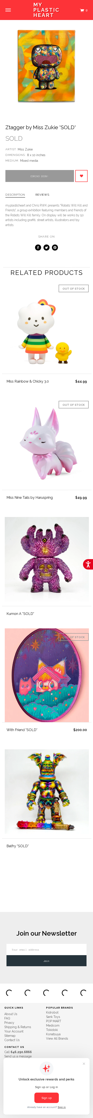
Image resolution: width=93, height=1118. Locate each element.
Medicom (52, 1025)
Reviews (42, 194)
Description (15, 194)
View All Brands (57, 1038)
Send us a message (18, 1056)
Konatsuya (53, 1034)
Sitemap (10, 1035)
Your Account (13, 1031)
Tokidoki (52, 1030)
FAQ (7, 1018)
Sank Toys (53, 1017)
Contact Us (12, 1040)
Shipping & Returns (17, 1027)
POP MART (53, 1021)
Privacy (9, 1022)
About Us (10, 1014)
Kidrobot (52, 1012)
